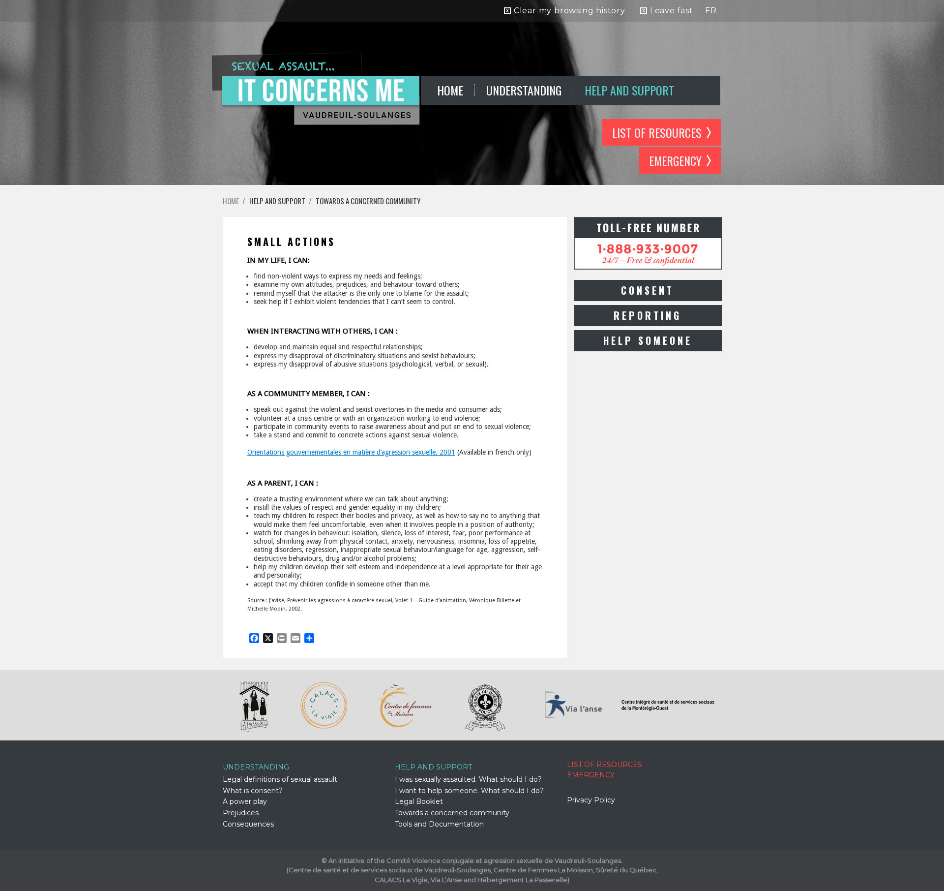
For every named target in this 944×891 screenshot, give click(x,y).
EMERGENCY (675, 160)
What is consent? (253, 790)
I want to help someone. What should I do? (469, 790)
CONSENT (647, 290)
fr (711, 10)
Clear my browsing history (569, 10)
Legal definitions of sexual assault (280, 779)
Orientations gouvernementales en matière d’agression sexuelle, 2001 (351, 452)
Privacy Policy (591, 800)
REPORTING (647, 315)
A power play (245, 801)
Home (450, 90)
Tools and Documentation (439, 824)
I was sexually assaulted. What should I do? (468, 779)
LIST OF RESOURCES (657, 132)
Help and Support (629, 90)
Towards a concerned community (368, 200)
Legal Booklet (419, 801)
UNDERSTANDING (523, 90)
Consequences (248, 824)
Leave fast (671, 10)
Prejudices (241, 812)
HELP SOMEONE (647, 340)
